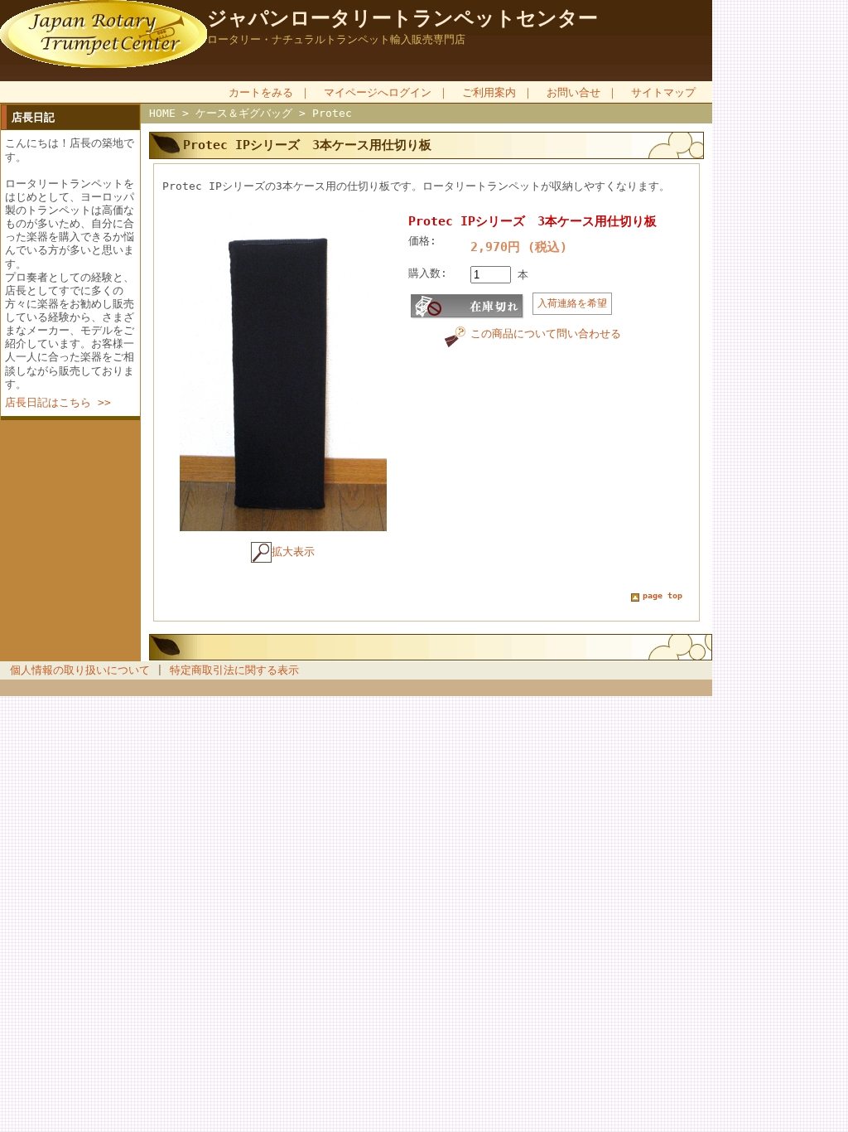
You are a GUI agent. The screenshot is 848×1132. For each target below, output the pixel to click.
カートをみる (261, 92)
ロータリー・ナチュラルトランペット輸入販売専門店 (336, 39)
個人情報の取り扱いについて (80, 670)
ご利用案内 (489, 92)
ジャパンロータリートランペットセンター (402, 18)
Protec (332, 113)
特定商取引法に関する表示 (234, 670)
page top (662, 595)
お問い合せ (573, 92)
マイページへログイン (377, 92)
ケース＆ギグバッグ (243, 113)
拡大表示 (293, 551)
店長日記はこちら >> (58, 402)
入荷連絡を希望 (572, 303)
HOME (162, 113)
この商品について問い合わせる (545, 333)
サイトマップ (663, 92)
